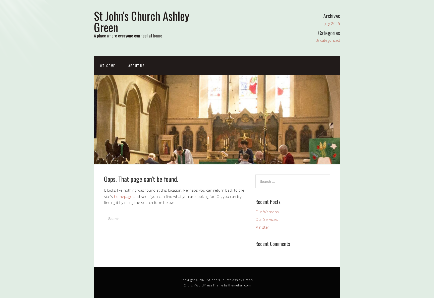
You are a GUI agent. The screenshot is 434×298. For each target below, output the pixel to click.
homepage (123, 196)
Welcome (107, 65)
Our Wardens (267, 211)
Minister (262, 227)
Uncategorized (327, 40)
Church (189, 285)
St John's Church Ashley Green (141, 21)
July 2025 (332, 23)
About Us (136, 65)
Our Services (266, 219)
